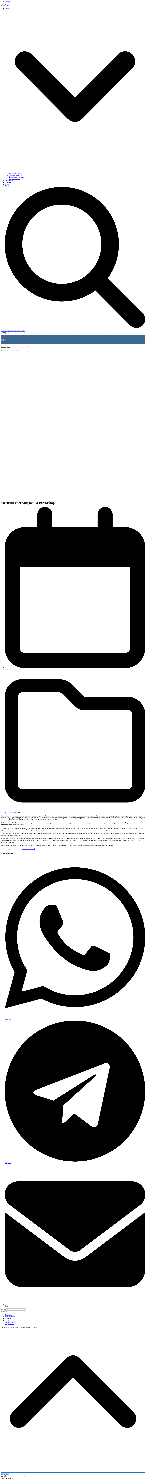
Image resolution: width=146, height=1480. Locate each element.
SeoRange (11, 1327)
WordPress (8, 1318)
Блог (8, 347)
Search (3, 333)
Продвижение (9, 1324)
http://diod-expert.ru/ (28, 849)
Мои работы (17, 812)
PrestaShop (8, 812)
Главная (3, 347)
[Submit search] (25, 333)
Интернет (8, 1320)
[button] (13, 331)
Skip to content (5, 1)
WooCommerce (10, 1316)
